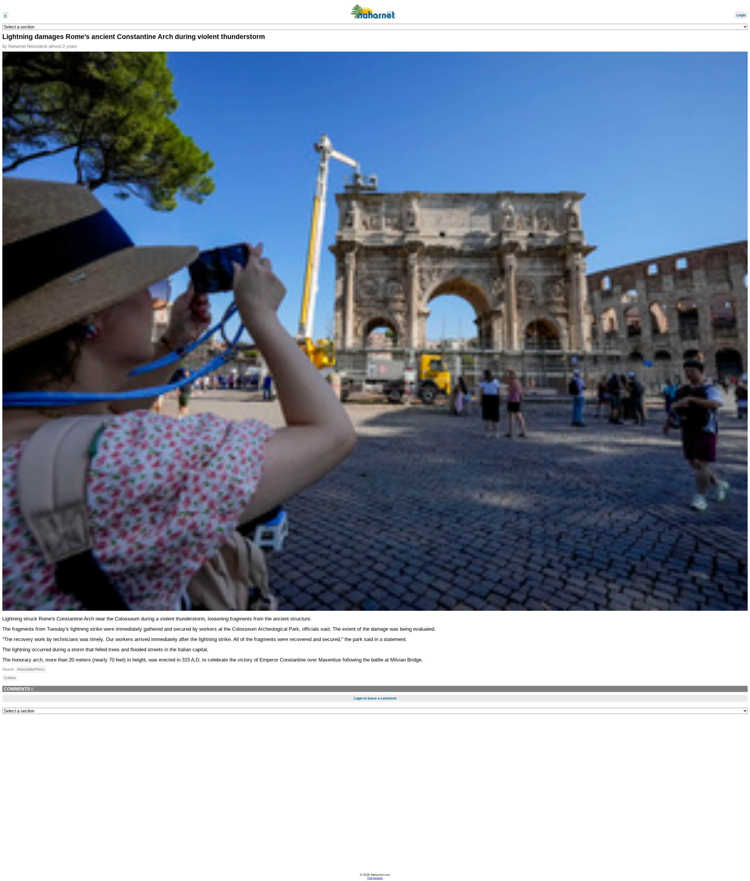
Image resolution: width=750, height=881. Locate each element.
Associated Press (31, 669)
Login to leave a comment (375, 698)
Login (741, 15)
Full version (375, 878)
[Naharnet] (375, 11)
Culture (10, 678)
